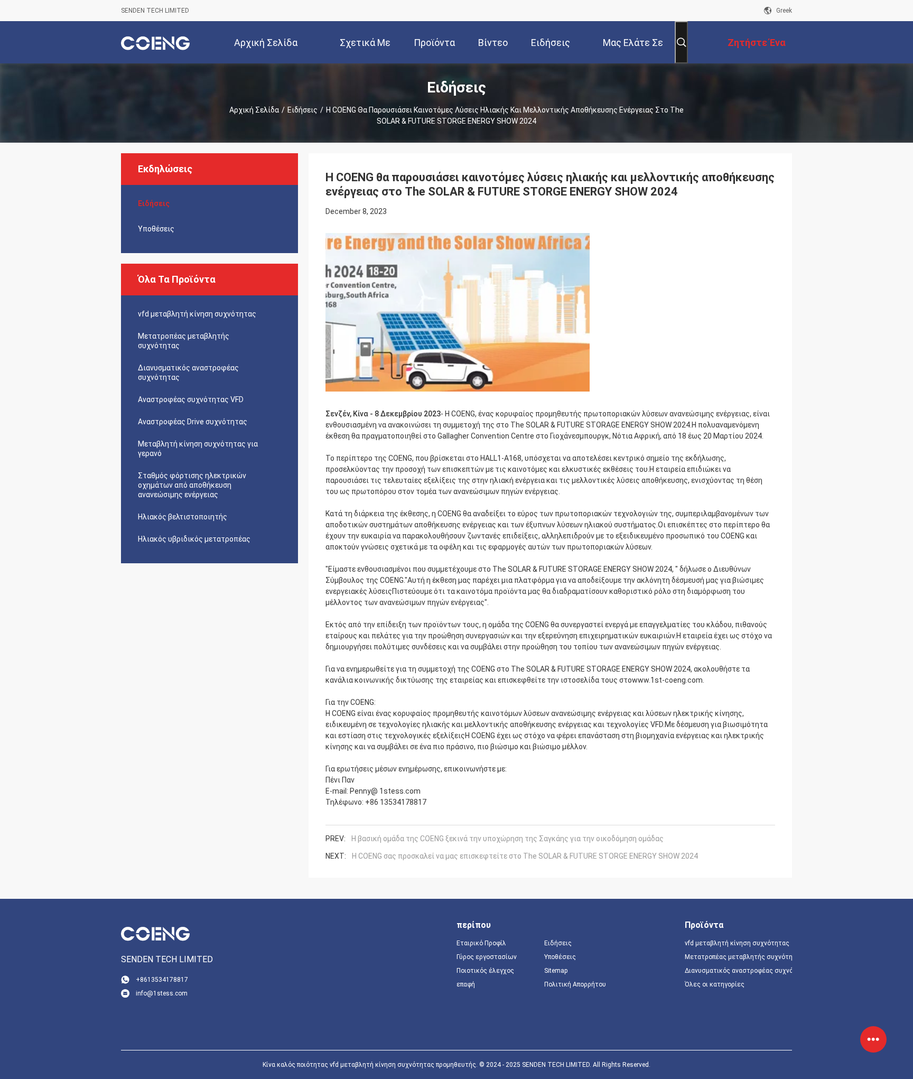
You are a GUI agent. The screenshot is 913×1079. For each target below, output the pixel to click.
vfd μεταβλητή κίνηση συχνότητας (197, 314)
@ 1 (377, 791)
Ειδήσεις (302, 110)
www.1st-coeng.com (667, 680)
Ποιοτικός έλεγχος (485, 970)
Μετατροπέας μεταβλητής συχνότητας (183, 341)
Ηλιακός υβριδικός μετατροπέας (194, 539)
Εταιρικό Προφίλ (481, 943)
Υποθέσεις (156, 229)
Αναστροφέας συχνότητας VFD (191, 399)
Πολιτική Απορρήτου (575, 984)
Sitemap (555, 970)
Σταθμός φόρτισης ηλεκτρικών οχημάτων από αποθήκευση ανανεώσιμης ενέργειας (192, 485)
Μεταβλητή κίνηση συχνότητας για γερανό (198, 449)
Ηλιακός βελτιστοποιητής (182, 517)
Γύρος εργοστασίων (486, 957)
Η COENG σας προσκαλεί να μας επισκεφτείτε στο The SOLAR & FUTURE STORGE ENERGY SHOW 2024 (525, 856)
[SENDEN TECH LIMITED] (155, 42)
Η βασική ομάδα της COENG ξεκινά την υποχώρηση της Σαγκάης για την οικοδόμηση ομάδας (507, 838)
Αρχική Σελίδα (254, 110)
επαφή (465, 984)
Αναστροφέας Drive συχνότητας (192, 421)
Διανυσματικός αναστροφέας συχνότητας (188, 373)
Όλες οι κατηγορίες (714, 984)
